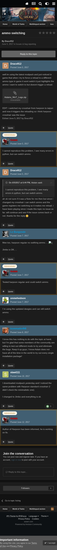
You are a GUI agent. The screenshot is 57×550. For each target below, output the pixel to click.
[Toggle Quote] (6, 182)
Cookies (35, 519)
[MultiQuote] (3, 128)
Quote (10, 128)
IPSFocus (22, 516)
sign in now (16, 460)
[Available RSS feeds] (52, 509)
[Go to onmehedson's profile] (5, 300)
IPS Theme (11, 516)
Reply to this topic (28, 54)
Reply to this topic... (17, 472)
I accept (51, 543)
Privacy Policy (24, 519)
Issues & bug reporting (26, 44)
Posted (19, 67)
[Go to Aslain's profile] (5, 142)
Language (33, 516)
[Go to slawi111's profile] (5, 374)
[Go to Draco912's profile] (5, 66)
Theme (44, 516)
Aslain (34, 183)
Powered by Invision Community (28, 524)
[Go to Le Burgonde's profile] (5, 234)
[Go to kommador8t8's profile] (5, 331)
